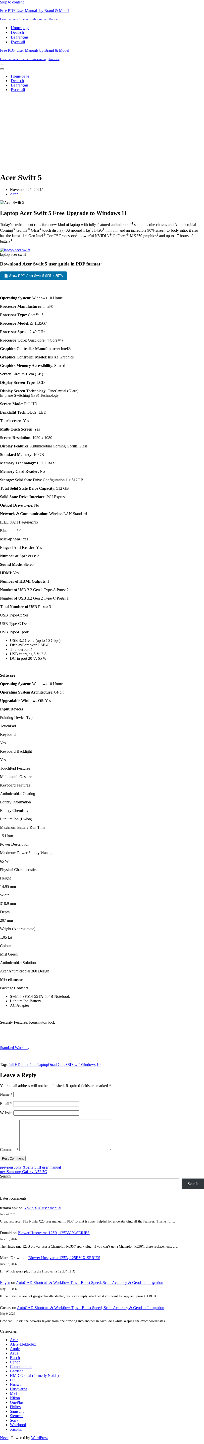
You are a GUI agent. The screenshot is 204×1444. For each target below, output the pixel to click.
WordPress (39, 1438)
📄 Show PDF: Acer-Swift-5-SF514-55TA (33, 276)
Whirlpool (18, 1425)
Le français (19, 37)
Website (6, 1113)
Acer (14, 194)
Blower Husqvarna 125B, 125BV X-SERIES (54, 1233)
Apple (15, 1349)
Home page (20, 28)
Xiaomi (16, 1429)
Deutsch (17, 32)
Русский (18, 42)
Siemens (16, 1416)
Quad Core (56, 1064)
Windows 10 (91, 1064)
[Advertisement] (102, 131)
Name (6, 1094)
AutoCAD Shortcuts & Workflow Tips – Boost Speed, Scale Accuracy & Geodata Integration (89, 1282)
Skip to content (12, 2)
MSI (13, 1393)
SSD (69, 1064)
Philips (15, 1407)
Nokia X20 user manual (42, 1208)
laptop (43, 1064)
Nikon (15, 1398)
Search (5, 1176)
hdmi (25, 1064)
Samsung (17, 1411)
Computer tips (21, 1366)
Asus (14, 1353)
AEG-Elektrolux (23, 1344)
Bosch (15, 1358)
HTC (14, 1380)
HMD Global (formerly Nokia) (34, 1375)
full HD (14, 1064)
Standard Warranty (14, 1048)
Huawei (16, 1384)
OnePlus (16, 1402)
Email (6, 1103)
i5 (30, 1064)
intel (35, 1064)
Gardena (16, 1371)
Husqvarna (18, 1389)
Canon (15, 1362)
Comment (9, 1149)
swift (77, 1064)
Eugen (5, 1282)
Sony (14, 1420)
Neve (4, 1438)
